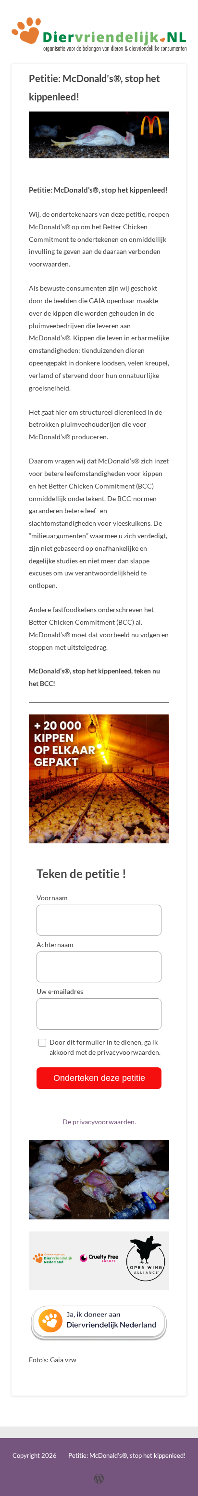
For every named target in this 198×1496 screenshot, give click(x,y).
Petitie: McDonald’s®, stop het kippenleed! (94, 87)
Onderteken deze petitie (99, 1078)
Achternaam (55, 944)
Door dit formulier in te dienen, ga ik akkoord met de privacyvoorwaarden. (105, 1047)
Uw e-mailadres (60, 991)
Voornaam (52, 898)
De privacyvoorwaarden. (99, 1122)
